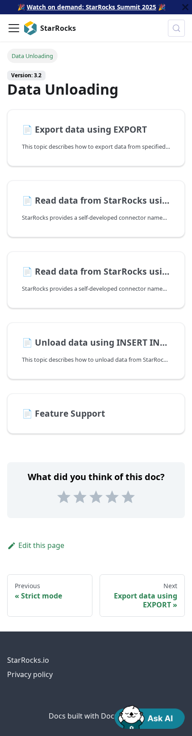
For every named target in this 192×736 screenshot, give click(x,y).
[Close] (185, 7)
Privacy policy (30, 674)
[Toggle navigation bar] (14, 28)
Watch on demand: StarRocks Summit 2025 (91, 7)
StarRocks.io (28, 660)
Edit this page (41, 545)
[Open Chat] (149, 716)
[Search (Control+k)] (176, 28)
